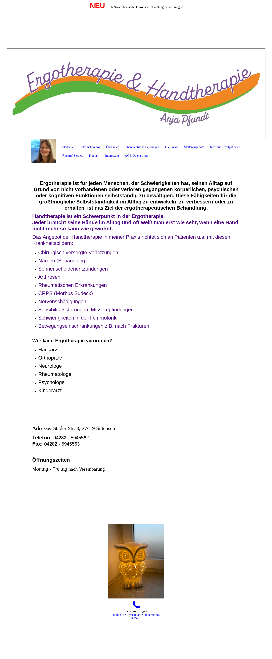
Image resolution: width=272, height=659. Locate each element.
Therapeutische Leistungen (142, 147)
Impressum (112, 155)
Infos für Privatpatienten (225, 147)
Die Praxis (171, 147)
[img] (136, 69)
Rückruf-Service (72, 155)
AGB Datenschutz (136, 155)
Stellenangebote (194, 147)
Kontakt (94, 155)
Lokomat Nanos (90, 147)
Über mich (112, 147)
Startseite (68, 147)
